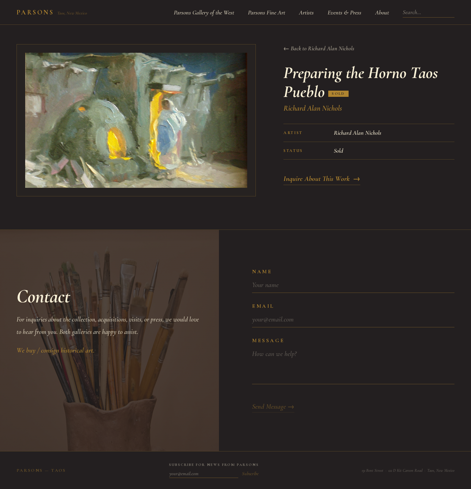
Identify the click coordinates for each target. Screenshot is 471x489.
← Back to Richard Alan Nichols (318, 48)
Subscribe (250, 474)
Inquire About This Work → (321, 178)
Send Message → (273, 407)
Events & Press (344, 12)
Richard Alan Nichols (312, 108)
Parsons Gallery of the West (204, 12)
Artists (306, 12)
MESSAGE (268, 340)
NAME (262, 271)
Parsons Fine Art (266, 12)
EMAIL (263, 306)
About (382, 12)
